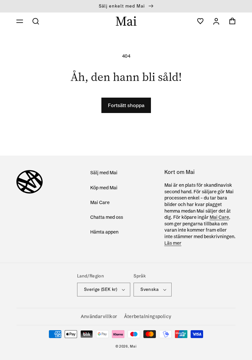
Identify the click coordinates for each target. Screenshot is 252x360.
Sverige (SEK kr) (100, 289)
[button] (19, 21)
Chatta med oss (106, 217)
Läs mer (172, 243)
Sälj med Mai (103, 173)
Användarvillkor (99, 316)
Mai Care (100, 202)
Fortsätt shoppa (126, 105)
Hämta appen (104, 232)
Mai (133, 346)
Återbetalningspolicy (148, 316)
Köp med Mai (103, 188)
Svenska (149, 289)
